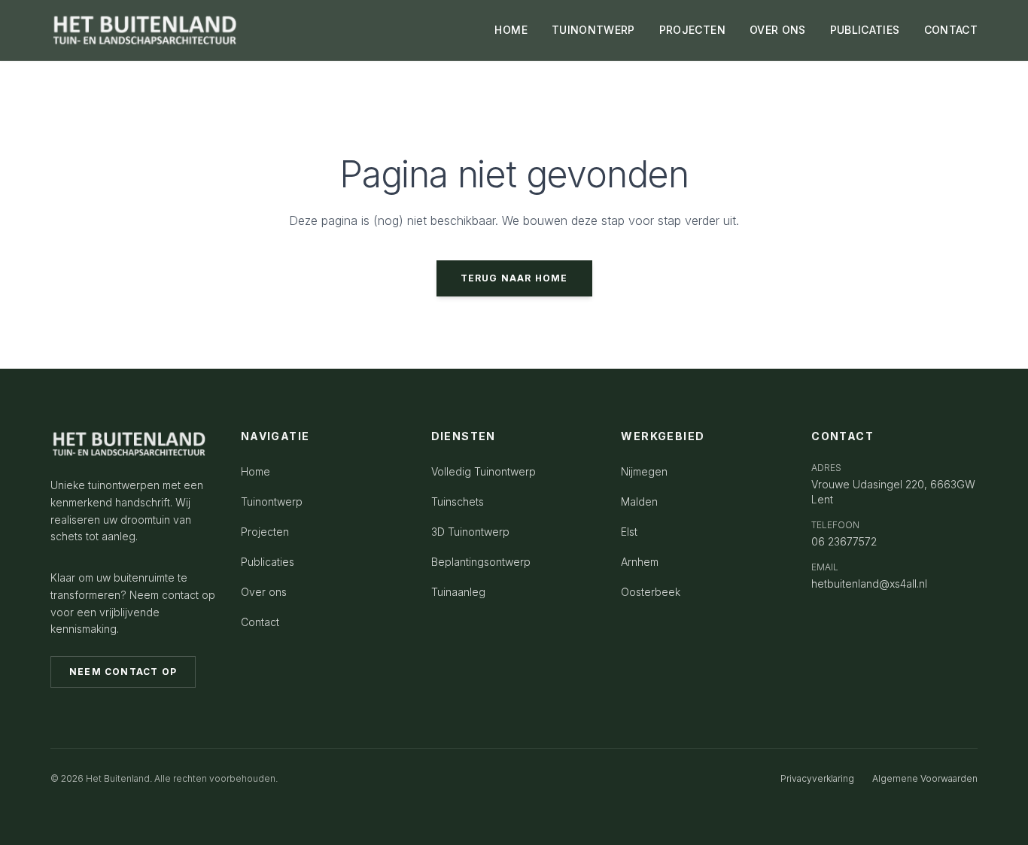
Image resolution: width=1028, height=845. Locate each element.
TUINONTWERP (593, 29)
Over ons (264, 591)
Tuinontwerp (272, 501)
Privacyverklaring (817, 778)
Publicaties (267, 561)
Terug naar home (514, 278)
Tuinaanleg (458, 591)
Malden (639, 501)
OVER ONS (778, 29)
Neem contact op (123, 671)
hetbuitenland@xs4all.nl (869, 583)
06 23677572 (844, 541)
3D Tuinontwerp (470, 531)
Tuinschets (457, 501)
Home (255, 471)
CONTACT (951, 29)
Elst (629, 531)
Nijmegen (644, 471)
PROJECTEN (692, 29)
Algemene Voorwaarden (925, 778)
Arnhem (639, 561)
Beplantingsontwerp (481, 561)
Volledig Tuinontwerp (483, 471)
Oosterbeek (650, 591)
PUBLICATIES (865, 29)
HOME (510, 29)
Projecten (265, 531)
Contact (260, 622)
